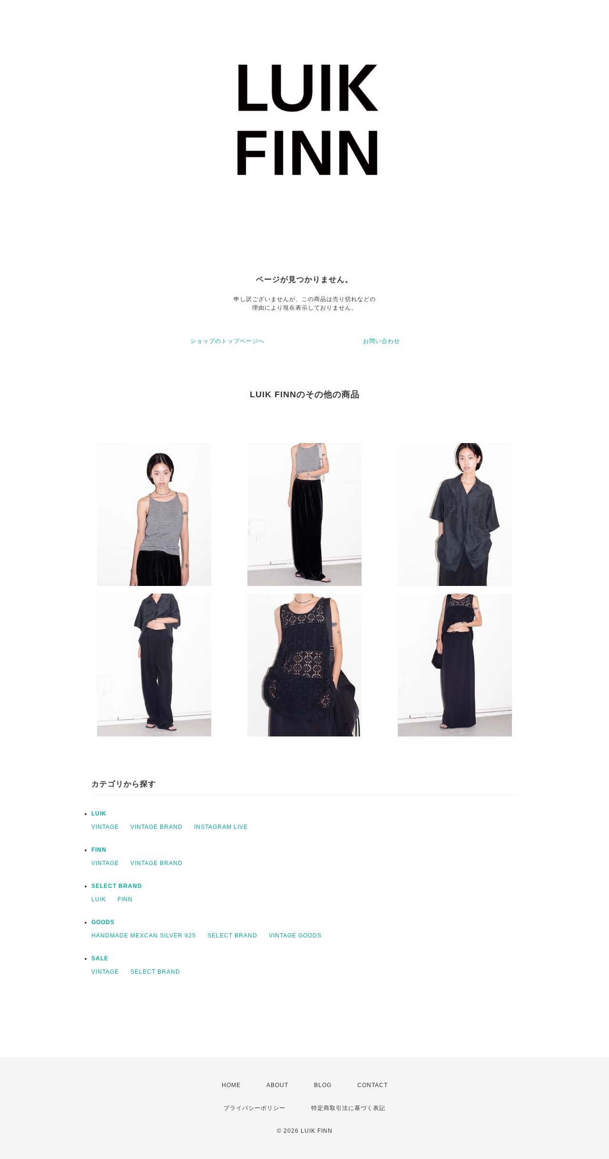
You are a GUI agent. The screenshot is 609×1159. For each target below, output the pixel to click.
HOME (231, 1085)
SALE (99, 958)
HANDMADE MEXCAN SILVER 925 (143, 935)
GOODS (103, 922)
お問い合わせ (381, 341)
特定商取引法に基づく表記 (348, 1108)
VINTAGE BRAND (156, 827)
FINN (99, 850)
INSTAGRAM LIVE (221, 827)
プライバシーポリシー (254, 1108)
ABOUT (277, 1085)
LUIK (99, 813)
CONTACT (372, 1085)
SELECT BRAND (116, 886)
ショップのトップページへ (227, 341)
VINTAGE (105, 827)
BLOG (323, 1085)
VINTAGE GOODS (295, 935)
